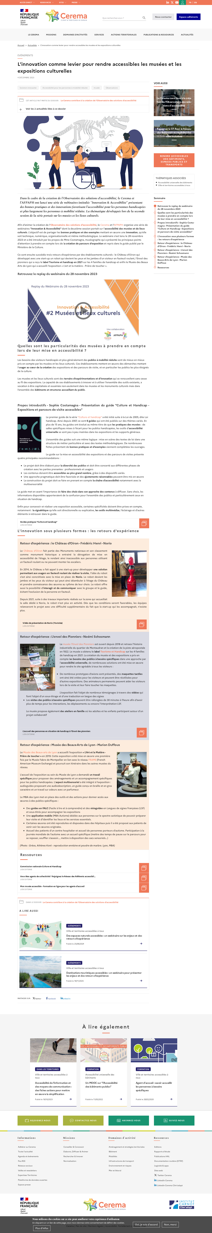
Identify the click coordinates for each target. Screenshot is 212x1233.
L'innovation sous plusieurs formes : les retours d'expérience (176, 238)
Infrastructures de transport (121, 1161)
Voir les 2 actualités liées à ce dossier (45, 108)
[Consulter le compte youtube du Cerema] (176, 2)
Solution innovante (28, 87)
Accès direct (26, 2)
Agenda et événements (28, 1156)
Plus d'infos (41, 1228)
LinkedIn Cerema (164, 1180)
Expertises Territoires (27, 1175)
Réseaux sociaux (25, 1165)
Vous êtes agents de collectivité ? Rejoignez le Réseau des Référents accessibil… (58, 876)
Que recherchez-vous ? (113, 18)
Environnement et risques (120, 1165)
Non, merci (170, 1224)
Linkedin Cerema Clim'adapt (170, 1185)
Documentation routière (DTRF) (168, 1161)
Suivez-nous (177, 1120)
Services (99, 34)
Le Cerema (33, 34)
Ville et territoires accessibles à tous (174, 185)
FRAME (92, 759)
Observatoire (112, 87)
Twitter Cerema (165, 1175)
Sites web (158, 1170)
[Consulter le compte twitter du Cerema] (172, 2)
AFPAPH (118, 224)
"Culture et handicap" (90, 417)
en (195, 2)
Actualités (187, 34)
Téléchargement (144, 523)
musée (97, 87)
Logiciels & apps (161, 1165)
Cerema (104, 224)
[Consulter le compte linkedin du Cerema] (167, 2)
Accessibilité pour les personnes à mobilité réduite (65, 87)
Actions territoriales (124, 34)
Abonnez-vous (131, 1120)
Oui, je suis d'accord (146, 1224)
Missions (51, 34)
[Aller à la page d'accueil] (64, 13)
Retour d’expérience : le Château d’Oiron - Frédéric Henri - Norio (175, 244)
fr (190, 2)
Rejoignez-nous (40, 1120)
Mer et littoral (115, 1170)
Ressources (45, 2)
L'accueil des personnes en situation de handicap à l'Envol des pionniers (56, 731)
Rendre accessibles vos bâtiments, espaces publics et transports (174, 160)
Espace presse (24, 1184)
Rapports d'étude (162, 1151)
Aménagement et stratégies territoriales (126, 1146)
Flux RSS (21, 1161)
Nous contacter (163, 16)
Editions (157, 1146)
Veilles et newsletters (27, 1170)
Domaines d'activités (75, 34)
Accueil (21, 45)
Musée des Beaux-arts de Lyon (40, 752)
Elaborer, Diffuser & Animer (75, 1151)
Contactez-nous (86, 1120)
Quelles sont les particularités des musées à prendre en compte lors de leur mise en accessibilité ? (175, 215)
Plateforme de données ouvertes (32, 1180)
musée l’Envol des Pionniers (78, 644)
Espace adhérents (188, 16)
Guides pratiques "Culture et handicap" (38, 522)
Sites (61, 2)
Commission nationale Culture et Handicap (40, 866)
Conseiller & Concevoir (73, 1146)
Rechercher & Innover (73, 1156)
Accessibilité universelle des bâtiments (175, 182)
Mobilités (113, 1156)
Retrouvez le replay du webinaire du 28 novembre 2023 (175, 207)
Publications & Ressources (159, 34)
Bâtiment (113, 1151)
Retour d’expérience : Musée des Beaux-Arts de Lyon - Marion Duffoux (175, 259)
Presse (74, 2)
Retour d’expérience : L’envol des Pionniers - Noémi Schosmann (175, 251)
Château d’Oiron (33, 550)
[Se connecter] (182, 2)
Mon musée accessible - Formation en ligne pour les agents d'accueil (52, 886)
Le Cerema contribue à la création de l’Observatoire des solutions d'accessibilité (98, 100)
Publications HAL (161, 1156)
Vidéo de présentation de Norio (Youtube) (43, 623)
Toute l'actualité (25, 1151)
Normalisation (69, 1161)
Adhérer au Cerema (27, 1146)
